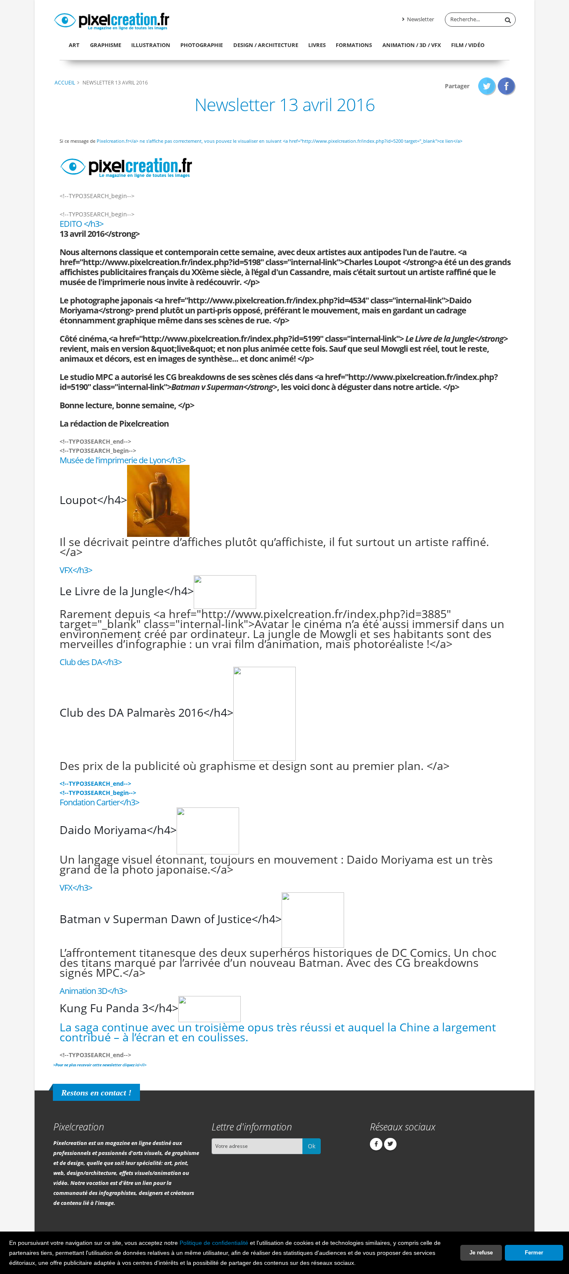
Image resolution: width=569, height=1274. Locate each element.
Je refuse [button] (481, 1252)
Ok (311, 1146)
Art (74, 45)
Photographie (201, 45)
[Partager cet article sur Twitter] (487, 86)
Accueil (65, 82)
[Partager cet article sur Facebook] (507, 86)
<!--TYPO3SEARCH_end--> (95, 783)
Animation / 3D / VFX (411, 45)
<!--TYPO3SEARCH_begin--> (98, 793)
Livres (317, 45)
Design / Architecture (265, 45)
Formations (354, 45)
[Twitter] (390, 1144)
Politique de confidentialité (214, 1242)
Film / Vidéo (467, 45)
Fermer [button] (534, 1252)
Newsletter (420, 19)
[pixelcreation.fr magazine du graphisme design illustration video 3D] (111, 20)
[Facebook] (376, 1144)
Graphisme (105, 45)
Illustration (150, 45)
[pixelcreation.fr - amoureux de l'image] (126, 164)
